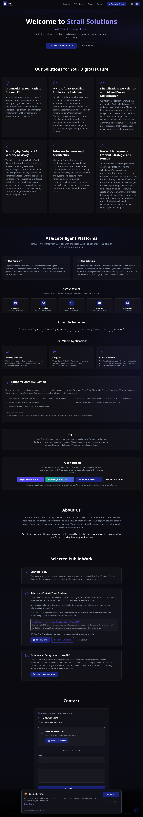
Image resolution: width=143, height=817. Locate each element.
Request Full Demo (114, 479)
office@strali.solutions (50, 722)
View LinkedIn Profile (45, 674)
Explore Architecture (30, 479)
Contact (100, 4)
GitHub (84, 640)
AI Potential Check (116, 4)
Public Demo (41, 640)
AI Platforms (79, 4)
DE (132, 4)
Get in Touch (87, 46)
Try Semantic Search (88, 479)
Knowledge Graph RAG (59, 479)
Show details (29, 804)
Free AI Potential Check (60, 46)
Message (41, 767)
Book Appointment (58, 740)
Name (40, 755)
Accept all (111, 794)
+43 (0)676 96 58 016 (49, 718)
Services (66, 4)
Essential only (111, 801)
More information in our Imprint (34, 810)
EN (137, 4)
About (90, 4)
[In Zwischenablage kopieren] (62, 722)
